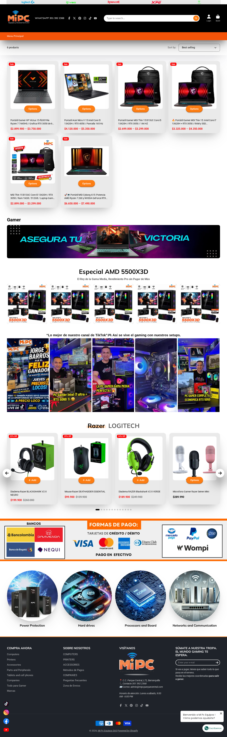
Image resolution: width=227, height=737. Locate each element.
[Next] (215, 375)
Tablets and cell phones (20, 675)
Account (209, 18)
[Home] (18, 18)
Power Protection (32, 598)
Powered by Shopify (127, 730)
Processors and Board (140, 598)
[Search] (196, 18)
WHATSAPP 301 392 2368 (49, 18)
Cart (218, 18)
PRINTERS (69, 659)
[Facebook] (69, 18)
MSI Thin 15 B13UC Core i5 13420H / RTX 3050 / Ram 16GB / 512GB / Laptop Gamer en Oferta (32, 172)
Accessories (14, 664)
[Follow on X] (74, 18)
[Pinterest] (79, 18)
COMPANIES (70, 675)
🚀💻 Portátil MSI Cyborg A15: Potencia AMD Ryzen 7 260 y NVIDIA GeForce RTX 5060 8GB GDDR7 (86, 172)
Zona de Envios (71, 685)
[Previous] (12, 375)
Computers (13, 654)
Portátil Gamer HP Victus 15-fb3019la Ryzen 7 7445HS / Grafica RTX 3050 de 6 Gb (32, 97)
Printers (11, 659)
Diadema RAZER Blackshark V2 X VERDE (140, 469)
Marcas (11, 690)
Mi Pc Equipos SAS (107, 730)
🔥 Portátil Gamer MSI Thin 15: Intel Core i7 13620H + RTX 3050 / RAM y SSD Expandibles (194, 97)
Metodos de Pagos (73, 670)
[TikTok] (90, 18)
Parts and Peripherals (19, 670)
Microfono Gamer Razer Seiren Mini (194, 469)
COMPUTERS (70, 654)
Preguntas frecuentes (75, 680)
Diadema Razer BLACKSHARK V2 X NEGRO (32, 469)
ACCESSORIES (71, 664)
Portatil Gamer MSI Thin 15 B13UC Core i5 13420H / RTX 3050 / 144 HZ (140, 97)
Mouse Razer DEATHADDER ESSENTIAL (86, 469)
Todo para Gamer (16, 685)
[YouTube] (95, 18)
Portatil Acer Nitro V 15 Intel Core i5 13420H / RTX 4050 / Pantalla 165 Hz (86, 97)
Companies (13, 680)
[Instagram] (84, 18)
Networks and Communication (194, 598)
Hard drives (86, 598)
